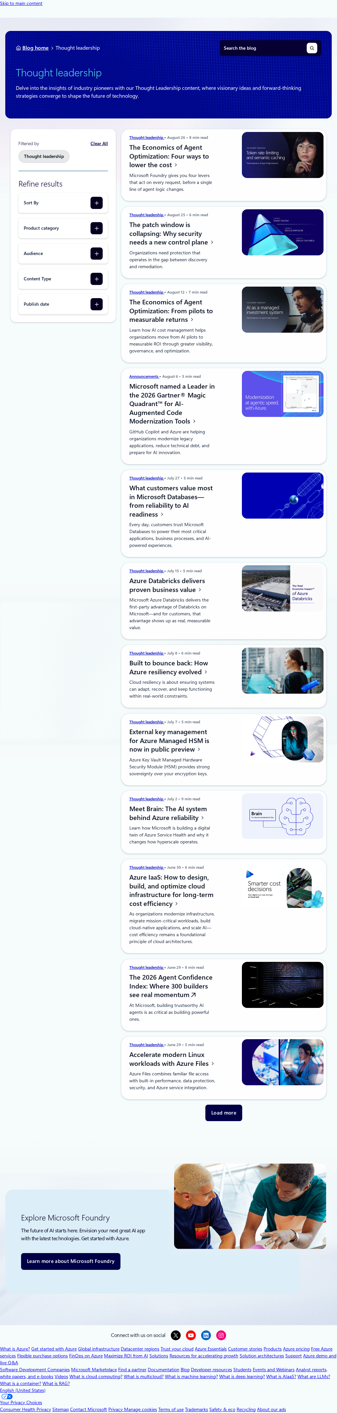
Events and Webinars (274, 1369)
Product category (41, 228)
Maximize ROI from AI (126, 1355)
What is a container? (20, 1383)
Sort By (31, 202)
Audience (33, 253)
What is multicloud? (144, 1376)
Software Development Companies (35, 1369)
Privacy (116, 1409)
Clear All (99, 143)
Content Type (37, 278)
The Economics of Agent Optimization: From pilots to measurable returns (171, 310)
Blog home (35, 48)
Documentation (163, 1369)
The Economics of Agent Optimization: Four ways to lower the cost (169, 156)
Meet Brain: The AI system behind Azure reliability (168, 813)
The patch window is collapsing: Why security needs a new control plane (169, 233)
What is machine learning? (191, 1376)
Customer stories (245, 1348)
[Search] (312, 48)
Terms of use (171, 1409)
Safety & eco (222, 1409)
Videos (61, 1376)
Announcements (144, 376)
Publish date (36, 304)
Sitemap (60, 1409)
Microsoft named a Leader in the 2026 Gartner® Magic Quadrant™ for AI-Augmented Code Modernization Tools (172, 403)
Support (293, 1355)
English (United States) (22, 1390)
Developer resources (211, 1369)
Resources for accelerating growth (203, 1355)
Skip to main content (21, 3)
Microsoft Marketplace (94, 1369)
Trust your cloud (177, 1348)
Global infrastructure (98, 1348)
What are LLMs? (314, 1376)
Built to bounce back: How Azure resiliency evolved (168, 667)
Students (242, 1369)
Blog (185, 1369)
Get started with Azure (54, 1348)
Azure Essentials (211, 1348)
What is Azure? (15, 1348)
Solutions (158, 1355)
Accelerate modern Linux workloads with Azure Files (169, 1059)
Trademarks (196, 1409)
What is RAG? (56, 1383)
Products (273, 1348)
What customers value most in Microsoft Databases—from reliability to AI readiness (171, 501)
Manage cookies (140, 1409)
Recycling (246, 1409)
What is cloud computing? (95, 1376)
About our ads (271, 1409)
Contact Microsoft (88, 1409)
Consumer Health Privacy (25, 1409)
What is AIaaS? (281, 1376)
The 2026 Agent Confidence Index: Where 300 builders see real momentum (171, 986)
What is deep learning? (242, 1376)
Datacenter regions (140, 1348)
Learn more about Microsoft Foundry (71, 1261)
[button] (223, 1113)
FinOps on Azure (86, 1355)
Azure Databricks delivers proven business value (167, 585)
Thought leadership (146, 137)
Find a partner (132, 1369)
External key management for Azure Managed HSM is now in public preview (169, 740)
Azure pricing (296, 1348)
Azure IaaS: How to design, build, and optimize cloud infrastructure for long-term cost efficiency (171, 890)
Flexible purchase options (42, 1355)
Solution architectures (262, 1355)
